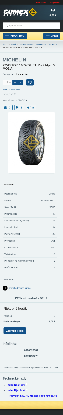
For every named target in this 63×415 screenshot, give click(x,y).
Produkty (17, 36)
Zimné (13, 44)
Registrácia (55, 3)
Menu (54, 36)
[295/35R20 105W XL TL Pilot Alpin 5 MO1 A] (31, 173)
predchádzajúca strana (20, 288)
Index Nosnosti (16, 384)
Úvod (5, 44)
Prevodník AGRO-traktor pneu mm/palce (33, 395)
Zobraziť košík (14, 330)
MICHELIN (53, 44)
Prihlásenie (41, 3)
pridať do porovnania (11, 89)
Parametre (9, 184)
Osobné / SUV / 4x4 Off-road (32, 44)
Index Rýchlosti (16, 390)
